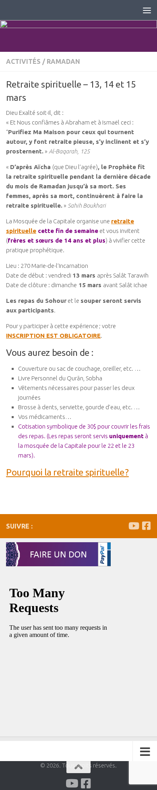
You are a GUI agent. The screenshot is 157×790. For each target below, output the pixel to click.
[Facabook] (146, 526)
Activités (23, 61)
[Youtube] (133, 526)
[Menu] (147, 10)
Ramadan (63, 61)
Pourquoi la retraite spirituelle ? (67, 472)
